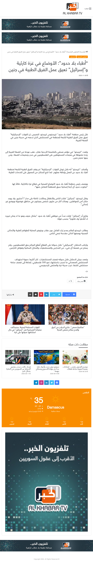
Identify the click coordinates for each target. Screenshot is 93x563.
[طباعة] (30, 294)
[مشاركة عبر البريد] (35, 294)
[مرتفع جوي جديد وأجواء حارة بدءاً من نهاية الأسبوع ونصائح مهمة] (46, 357)
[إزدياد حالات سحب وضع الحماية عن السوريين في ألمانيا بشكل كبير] (18, 357)
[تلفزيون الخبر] (72, 8)
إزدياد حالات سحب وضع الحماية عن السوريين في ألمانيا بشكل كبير (18, 369)
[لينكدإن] (46, 294)
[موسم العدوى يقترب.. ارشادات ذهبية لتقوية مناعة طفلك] (75, 357)
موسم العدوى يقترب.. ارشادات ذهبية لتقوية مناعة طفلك (75, 368)
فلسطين (72, 57)
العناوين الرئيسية (73, 51)
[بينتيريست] (41, 294)
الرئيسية (83, 51)
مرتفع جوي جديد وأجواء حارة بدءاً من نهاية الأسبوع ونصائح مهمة (47, 369)
